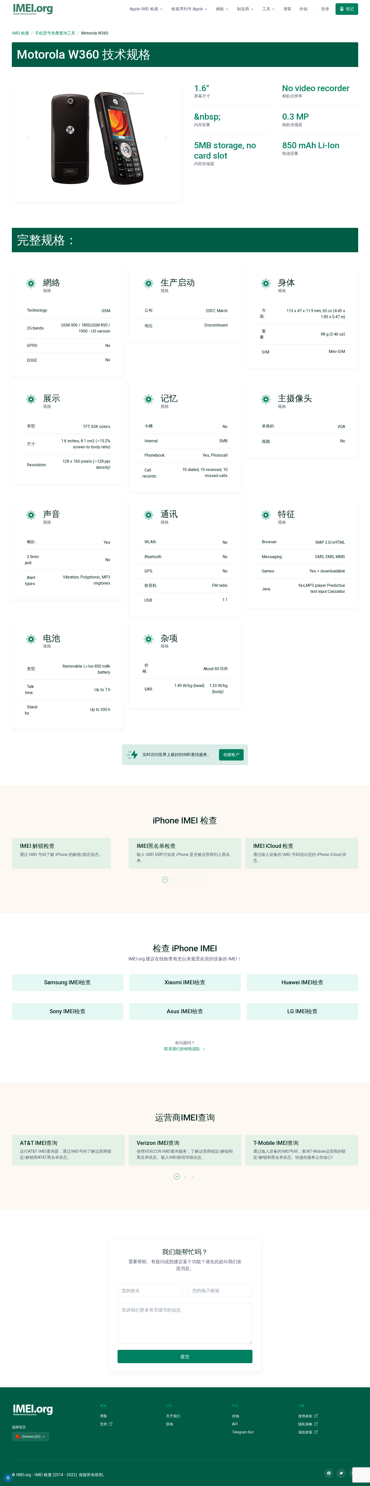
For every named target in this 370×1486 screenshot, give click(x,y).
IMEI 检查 (20, 33)
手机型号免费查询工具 (55, 33)
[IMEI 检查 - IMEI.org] (33, 9)
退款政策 (305, 1432)
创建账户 (231, 754)
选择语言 (19, 1427)
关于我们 (173, 1416)
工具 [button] (266, 9)
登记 (349, 9)
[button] (165, 880)
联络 (169, 1424)
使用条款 (305, 1416)
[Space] (33, 1409)
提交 (185, 1356)
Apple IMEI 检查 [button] (144, 9)
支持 (104, 1424)
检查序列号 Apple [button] (187, 9)
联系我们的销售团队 (182, 1048)
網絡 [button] (220, 9)
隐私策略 (305, 1424)
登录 (325, 9)
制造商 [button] (243, 9)
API (235, 1424)
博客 (287, 9)
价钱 (304, 9)
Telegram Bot (243, 1432)
